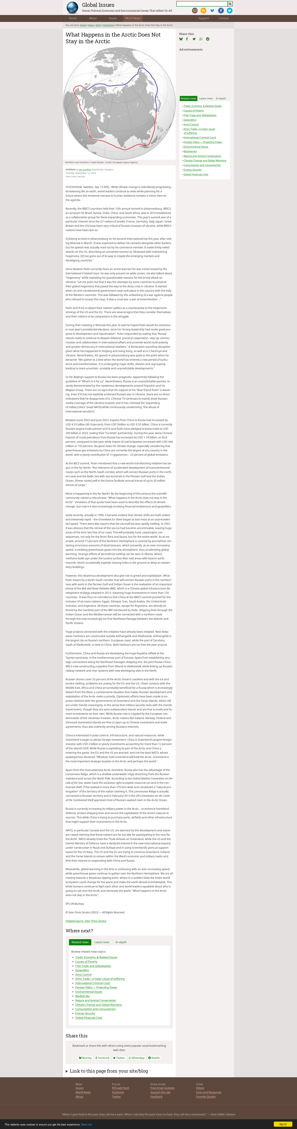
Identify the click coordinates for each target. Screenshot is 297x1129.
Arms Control (83, 974)
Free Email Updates (162, 1088)
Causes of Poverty (86, 961)
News (91, 25)
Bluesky (87, 1058)
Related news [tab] (80, 942)
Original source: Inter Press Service (86, 921)
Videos (200, 1088)
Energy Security (85, 1013)
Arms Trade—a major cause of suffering (100, 979)
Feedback (156, 1096)
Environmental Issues (88, 992)
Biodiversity (82, 996)
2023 (98, 25)
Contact (224, 18)
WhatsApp (138, 1058)
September (108, 25)
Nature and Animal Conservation (95, 1000)
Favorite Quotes (206, 1096)
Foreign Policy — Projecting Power (96, 987)
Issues (113, 18)
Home (73, 18)
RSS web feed (120, 1088)
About (93, 18)
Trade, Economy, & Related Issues (96, 957)
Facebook (103, 1058)
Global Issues (98, 4)
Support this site (160, 1092)
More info (86, 1124)
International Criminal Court (92, 983)
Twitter (120, 1058)
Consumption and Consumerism (95, 1009)
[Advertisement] (204, 71)
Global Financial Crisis (88, 1017)
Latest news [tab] (102, 942)
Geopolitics (82, 970)
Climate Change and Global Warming (98, 1005)
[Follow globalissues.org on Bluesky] (212, 11)
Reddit (155, 1058)
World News (133, 18)
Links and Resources (208, 1092)
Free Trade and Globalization (93, 966)
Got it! (283, 1124)
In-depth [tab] (121, 942)
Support (204, 18)
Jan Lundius (85, 169)
